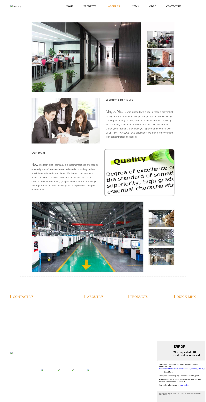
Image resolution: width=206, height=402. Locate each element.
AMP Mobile (44, 376)
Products (90, 6)
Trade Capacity (180, 307)
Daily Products (134, 335)
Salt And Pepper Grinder (139, 303)
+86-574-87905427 (26, 310)
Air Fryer (132, 327)
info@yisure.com (22, 326)
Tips (12, 376)
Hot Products (22, 376)
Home (69, 6)
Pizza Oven (133, 323)
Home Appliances (136, 331)
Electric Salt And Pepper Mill (67, 379)
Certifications (90, 307)
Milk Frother (133, 307)
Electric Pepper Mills (19, 379)
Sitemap (33, 376)
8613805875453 (22, 319)
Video (152, 6)
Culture (88, 315)
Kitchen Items (134, 319)
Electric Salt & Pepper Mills (93, 379)
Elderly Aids (133, 339)
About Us (114, 6)
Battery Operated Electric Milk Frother (155, 379)
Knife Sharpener (135, 311)
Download (89, 319)
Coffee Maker (134, 315)
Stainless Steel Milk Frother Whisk (122, 379)
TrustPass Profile (181, 303)
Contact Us (173, 6)
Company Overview (94, 311)
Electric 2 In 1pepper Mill (41, 379)
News (135, 6)
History (88, 323)
